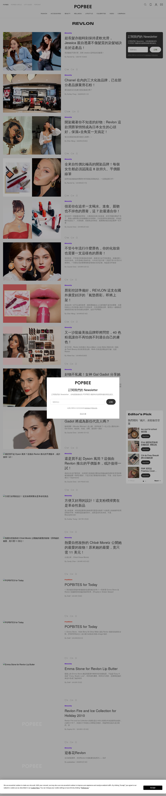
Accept (152, 788)
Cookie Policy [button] (35, 788)
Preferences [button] (85, 788)
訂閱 (111, 402)
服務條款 (87, 408)
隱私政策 (94, 408)
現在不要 (83, 414)
